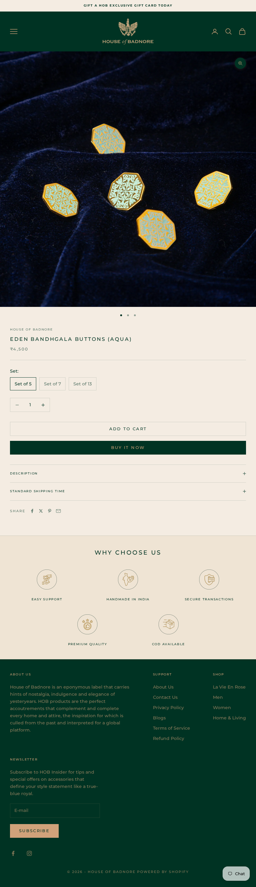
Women (222, 707)
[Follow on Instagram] (29, 853)
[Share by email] (58, 510)
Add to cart (128, 428)
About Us (163, 687)
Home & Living (229, 718)
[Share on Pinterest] (49, 510)
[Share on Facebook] (32, 510)
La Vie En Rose (229, 687)
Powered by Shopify (163, 872)
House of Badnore (31, 329)
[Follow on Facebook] (13, 853)
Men (218, 697)
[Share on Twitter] (40, 510)
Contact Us (165, 697)
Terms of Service (171, 728)
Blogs (159, 718)
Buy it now (128, 447)
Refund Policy (168, 738)
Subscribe (34, 830)
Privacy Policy (168, 707)
